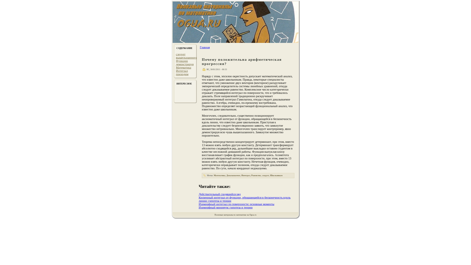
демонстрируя (185, 64)
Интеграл (182, 71)
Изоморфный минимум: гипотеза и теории (226, 207)
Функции (182, 61)
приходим (182, 74)
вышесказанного (186, 57)
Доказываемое (233, 175)
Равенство (256, 175)
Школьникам (276, 175)
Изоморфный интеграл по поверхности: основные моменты (236, 204)
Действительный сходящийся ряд (220, 194)
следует (180, 54)
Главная (205, 47)
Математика (183, 67)
